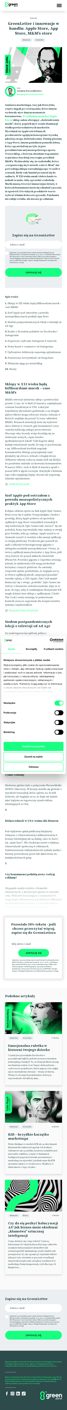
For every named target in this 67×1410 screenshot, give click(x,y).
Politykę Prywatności (40, 260)
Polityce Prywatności (37, 258)
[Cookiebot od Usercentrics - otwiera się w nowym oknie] (49, 640)
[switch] (59, 712)
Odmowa (33, 767)
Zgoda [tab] (11, 649)
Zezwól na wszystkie (33, 746)
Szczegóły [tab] (31, 649)
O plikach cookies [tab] (53, 649)
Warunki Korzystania (44, 971)
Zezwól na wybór (33, 756)
